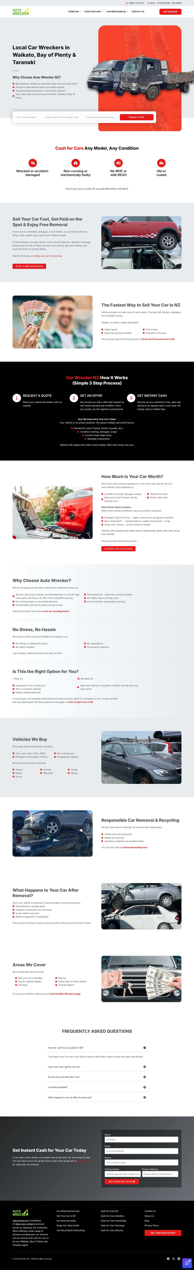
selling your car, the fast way (47, 256)
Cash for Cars (92, 11)
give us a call (84, 1161)
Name (108, 1134)
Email (108, 1146)
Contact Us (137, 11)
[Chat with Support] (187, 1263)
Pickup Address (150, 1169)
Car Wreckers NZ (116, 11)
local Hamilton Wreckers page (65, 993)
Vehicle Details (112, 1169)
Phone (108, 1157)
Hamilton (73, 11)
